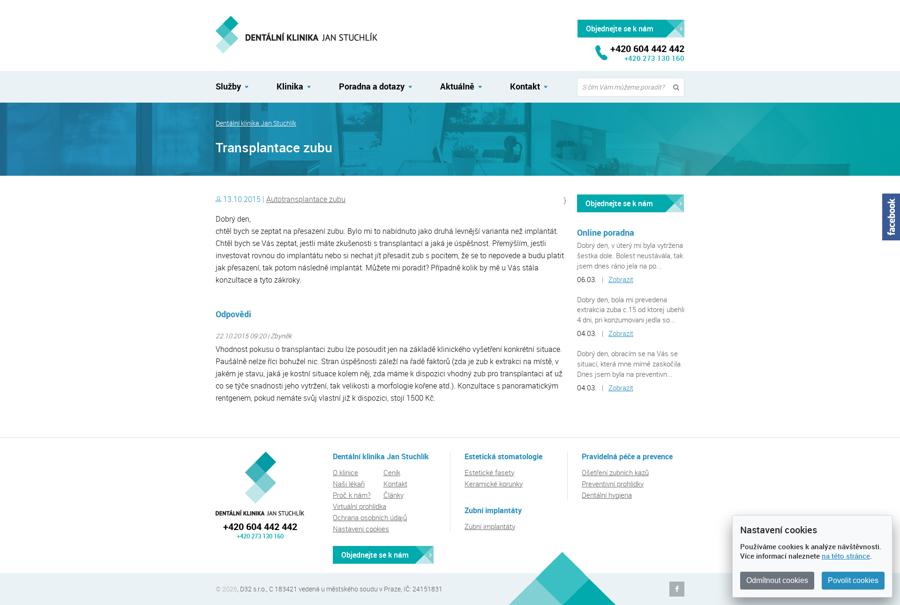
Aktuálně (457, 86)
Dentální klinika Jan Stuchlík (256, 123)
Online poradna (605, 232)
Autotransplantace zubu (305, 199)
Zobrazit (620, 279)
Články (393, 495)
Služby (228, 86)
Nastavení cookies (361, 528)
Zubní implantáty (490, 526)
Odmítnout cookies (777, 580)
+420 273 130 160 (654, 58)
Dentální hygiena (607, 495)
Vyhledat (678, 87)
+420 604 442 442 (260, 526)
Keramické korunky (494, 483)
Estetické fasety (489, 472)
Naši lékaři (349, 483)
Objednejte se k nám (619, 203)
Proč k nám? (352, 495)
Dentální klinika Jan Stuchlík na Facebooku (676, 589)
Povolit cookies (853, 580)
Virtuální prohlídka (359, 506)
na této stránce (846, 555)
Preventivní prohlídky (613, 483)
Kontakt (525, 86)
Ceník (391, 472)
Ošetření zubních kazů (615, 472)
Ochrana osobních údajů (370, 517)
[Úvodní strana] (296, 34)
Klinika (290, 86)
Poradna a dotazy (372, 86)
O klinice (345, 472)
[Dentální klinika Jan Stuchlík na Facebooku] (891, 217)
